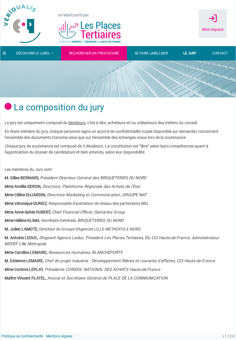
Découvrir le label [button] (33, 53)
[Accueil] (4, 53)
